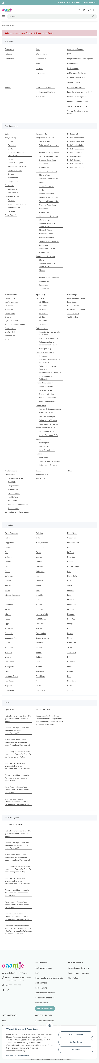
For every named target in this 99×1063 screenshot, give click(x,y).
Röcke (41, 190)
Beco (38, 662)
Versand (67, 1058)
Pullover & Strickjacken (48, 179)
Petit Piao (71, 619)
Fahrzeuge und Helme (76, 298)
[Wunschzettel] (89, 10)
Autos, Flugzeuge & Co (48, 435)
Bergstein (71, 662)
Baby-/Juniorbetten (15, 478)
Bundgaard (9, 666)
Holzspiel (43, 356)
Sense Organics (42, 638)
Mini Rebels (9, 681)
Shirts (10, 149)
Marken (8, 87)
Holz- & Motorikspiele (45, 352)
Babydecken (13, 189)
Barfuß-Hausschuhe (75, 149)
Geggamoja (9, 542)
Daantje (8, 561)
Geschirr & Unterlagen (17, 204)
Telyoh (39, 647)
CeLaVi (70, 561)
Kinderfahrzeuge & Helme (46, 465)
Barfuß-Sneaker (73, 160)
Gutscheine (64, 3)
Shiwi (69, 638)
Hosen (41, 149)
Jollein (69, 585)
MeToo (7, 609)
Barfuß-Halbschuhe (75, 145)
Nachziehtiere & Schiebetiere (45, 377)
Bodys (10, 141)
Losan (69, 595)
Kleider (11, 159)
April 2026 (9, 709)
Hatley (70, 671)
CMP (7, 566)
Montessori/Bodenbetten (18, 504)
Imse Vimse (40, 581)
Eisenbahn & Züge (46, 431)
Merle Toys (71, 604)
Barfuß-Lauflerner (74, 152)
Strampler (12, 145)
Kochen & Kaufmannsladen (50, 409)
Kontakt (39, 68)
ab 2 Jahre (43, 309)
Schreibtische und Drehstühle (17, 512)
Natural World (42, 614)
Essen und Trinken (12, 196)
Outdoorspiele (42, 457)
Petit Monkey (41, 619)
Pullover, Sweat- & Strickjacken (16, 154)
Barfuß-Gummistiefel (75, 141)
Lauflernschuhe (11, 302)
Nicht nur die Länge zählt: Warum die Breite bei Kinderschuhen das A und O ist (17, 766)
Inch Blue (9, 585)
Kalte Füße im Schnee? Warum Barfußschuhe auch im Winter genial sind (17, 790)
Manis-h (70, 600)
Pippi (7, 623)
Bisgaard (8, 685)
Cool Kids (12, 482)
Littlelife (39, 595)
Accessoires (13, 178)
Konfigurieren (76, 1042)
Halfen (7, 538)
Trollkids (8, 652)
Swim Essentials (11, 533)
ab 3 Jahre (43, 313)
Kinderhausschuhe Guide (77, 101)
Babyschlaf (9, 185)
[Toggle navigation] (3, 16)
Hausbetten (13, 489)
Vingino (8, 657)
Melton (39, 604)
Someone (9, 647)
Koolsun (70, 590)
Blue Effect (71, 533)
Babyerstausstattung (76, 87)
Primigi (70, 623)
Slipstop (39, 643)
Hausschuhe (10, 298)
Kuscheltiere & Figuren (48, 424)
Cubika (39, 561)
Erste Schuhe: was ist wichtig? (79, 92)
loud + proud (10, 600)
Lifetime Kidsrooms (12, 595)
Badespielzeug (45, 348)
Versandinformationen (76, 78)
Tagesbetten (13, 508)
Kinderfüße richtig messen (78, 97)
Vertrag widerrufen (45, 1008)
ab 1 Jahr (43, 306)
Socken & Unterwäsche (49, 241)
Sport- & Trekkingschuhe (15, 324)
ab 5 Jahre (43, 321)
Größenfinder (72, 63)
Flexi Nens (40, 676)
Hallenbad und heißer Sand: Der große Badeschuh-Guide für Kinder (18, 719)
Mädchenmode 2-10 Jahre (46, 171)
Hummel (8, 581)
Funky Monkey (42, 542)
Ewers (38, 552)
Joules (7, 590)
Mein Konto (90, 3)
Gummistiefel (10, 328)
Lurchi (38, 600)
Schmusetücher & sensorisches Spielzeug (48, 343)
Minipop (70, 609)
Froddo (39, 666)
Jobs (38, 49)
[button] (84, 10)
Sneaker (8, 317)
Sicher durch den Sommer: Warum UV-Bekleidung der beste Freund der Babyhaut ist (17, 742)
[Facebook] (3, 990)
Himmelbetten (13, 493)
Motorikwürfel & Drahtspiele (51, 372)
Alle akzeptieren (76, 1034)
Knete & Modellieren (47, 401)
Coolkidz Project (73, 566)
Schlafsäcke (13, 192)
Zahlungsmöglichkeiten (76, 73)
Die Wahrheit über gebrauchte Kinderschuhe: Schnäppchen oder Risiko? (17, 778)
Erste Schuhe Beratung (45, 87)
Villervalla (71, 652)
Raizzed (39, 628)
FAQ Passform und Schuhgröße (80, 58)
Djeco (7, 571)
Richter (70, 633)
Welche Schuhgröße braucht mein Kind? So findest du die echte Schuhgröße (16, 730)
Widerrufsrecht (73, 82)
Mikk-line (39, 609)
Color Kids (40, 571)
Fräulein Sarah (73, 542)
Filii (6, 552)
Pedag (7, 619)
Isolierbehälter (14, 207)
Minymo (8, 614)
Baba (69, 657)
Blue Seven (9, 690)
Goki (38, 538)
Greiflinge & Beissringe (48, 338)
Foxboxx (8, 547)
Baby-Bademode (15, 170)
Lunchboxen (72, 302)
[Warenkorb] (94, 10)
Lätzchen (11, 211)
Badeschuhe (10, 335)
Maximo (70, 666)
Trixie (69, 647)
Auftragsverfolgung (75, 49)
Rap (69, 628)
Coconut (39, 566)
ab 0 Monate (44, 302)
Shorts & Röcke (45, 230)
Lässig (7, 671)
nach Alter (40, 298)
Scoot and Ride (11, 638)
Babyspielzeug (42, 328)
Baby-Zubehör (11, 215)
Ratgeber (77, 3)
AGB (38, 63)
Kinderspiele (44, 442)
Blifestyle (9, 576)
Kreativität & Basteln (44, 383)
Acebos (70, 690)
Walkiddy (40, 671)
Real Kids (9, 633)
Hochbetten (13, 497)
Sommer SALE (42, 474)
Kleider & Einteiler (46, 193)
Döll (69, 571)
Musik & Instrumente (47, 398)
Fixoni (69, 547)
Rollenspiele (41, 405)
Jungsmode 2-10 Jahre (45, 137)
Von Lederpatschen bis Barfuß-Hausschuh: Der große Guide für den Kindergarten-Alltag (18, 754)
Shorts (42, 182)
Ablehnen (76, 1049)
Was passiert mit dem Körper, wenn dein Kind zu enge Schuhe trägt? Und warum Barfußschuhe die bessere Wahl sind (49, 720)
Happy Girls (72, 576)
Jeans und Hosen (46, 234)
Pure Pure (9, 628)
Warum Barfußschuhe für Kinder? (77, 112)
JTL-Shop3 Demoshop (14, 824)
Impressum (40, 73)
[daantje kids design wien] (7, 10)
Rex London (41, 633)
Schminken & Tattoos (48, 420)
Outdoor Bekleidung (47, 160)
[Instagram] (7, 990)
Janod (38, 585)
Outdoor (11, 174)
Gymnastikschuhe (12, 321)
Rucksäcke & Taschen (76, 309)
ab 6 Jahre (43, 324)
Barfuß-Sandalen (74, 156)
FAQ (69, 54)
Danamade (40, 690)
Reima (69, 685)
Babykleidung (10, 137)
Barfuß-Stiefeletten (75, 164)
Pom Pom (40, 623)
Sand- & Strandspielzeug (49, 461)
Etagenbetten (13, 486)
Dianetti (39, 557)
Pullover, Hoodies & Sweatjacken (47, 225)
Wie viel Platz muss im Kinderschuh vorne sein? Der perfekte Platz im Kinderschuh (17, 802)
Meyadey (39, 681)
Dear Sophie (72, 557)
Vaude (38, 652)
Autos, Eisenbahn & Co (45, 427)
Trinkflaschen (72, 317)
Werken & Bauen (46, 413)
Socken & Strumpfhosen (49, 152)
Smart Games (72, 643)
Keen (38, 590)
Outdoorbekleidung (47, 249)
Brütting (39, 533)
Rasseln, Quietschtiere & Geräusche (49, 333)
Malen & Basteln (46, 386)
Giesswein (71, 538)
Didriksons (9, 557)
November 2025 (43, 709)
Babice (39, 657)
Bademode (43, 164)
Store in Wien (41, 54)
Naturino (70, 614)
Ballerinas (9, 306)
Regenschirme (73, 306)
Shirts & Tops (44, 141)
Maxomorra (9, 604)
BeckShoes (9, 662)
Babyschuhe (13, 181)
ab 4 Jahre (43, 317)
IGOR (69, 581)
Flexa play (40, 547)
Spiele (38, 439)
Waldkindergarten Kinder (77, 106)
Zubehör (8, 339)
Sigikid (7, 643)
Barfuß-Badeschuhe (75, 137)
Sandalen (9, 309)
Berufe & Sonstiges (47, 416)
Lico (69, 676)
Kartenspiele (44, 446)
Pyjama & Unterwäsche (48, 156)
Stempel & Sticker (46, 394)
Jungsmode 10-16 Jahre (45, 256)
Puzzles (39, 454)
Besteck (11, 200)
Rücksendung (72, 68)
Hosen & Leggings (15, 163)
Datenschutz (41, 58)
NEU (70, 471)
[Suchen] (93, 16)
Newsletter (40, 97)
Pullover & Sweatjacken (49, 145)
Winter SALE (41, 478)
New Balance (72, 681)
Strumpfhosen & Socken (18, 166)
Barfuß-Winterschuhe (76, 167)
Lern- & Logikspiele (47, 450)
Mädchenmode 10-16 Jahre (47, 216)
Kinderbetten (10, 474)
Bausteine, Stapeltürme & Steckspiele (49, 361)
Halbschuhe (10, 313)
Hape (38, 576)
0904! (38, 685)
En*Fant (70, 552)
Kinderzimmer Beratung (45, 92)
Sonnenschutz (73, 313)
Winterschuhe (10, 332)
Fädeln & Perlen (45, 390)
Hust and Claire (11, 676)
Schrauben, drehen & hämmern (48, 367)
